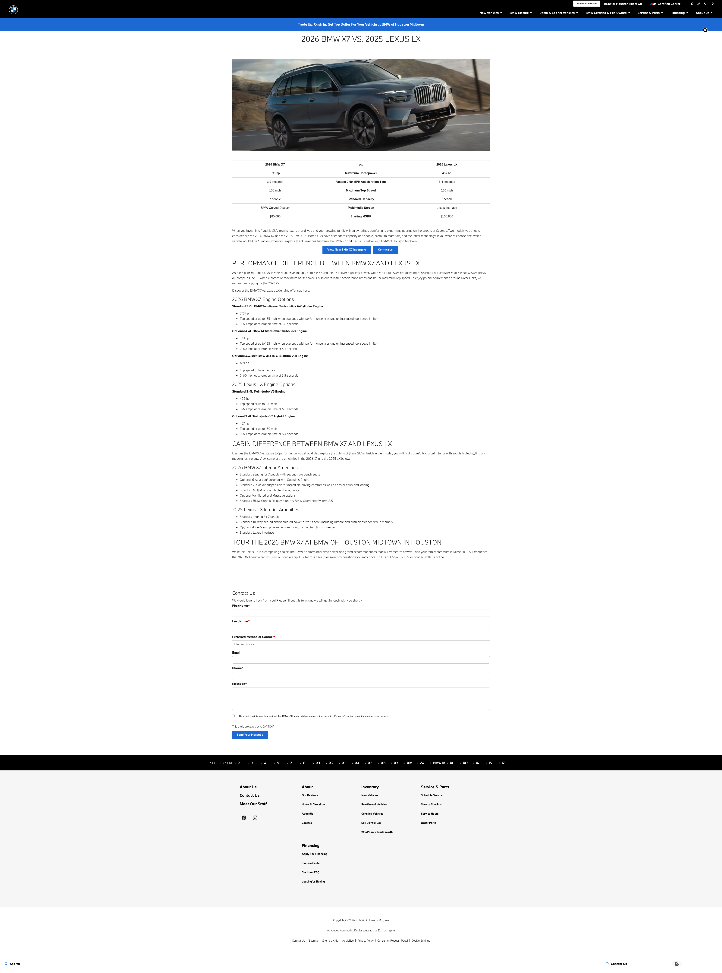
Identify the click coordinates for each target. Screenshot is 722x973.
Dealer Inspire (386, 930)
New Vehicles (369, 795)
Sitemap (314, 940)
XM (409, 763)
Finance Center (311, 863)
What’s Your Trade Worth (377, 832)
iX (451, 763)
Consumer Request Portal (392, 940)
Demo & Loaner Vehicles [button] (557, 13)
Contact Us (385, 249)
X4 (357, 763)
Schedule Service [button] (587, 3)
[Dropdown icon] (692, 3)
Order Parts (428, 823)
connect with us (424, 557)
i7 (503, 763)
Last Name (241, 621)
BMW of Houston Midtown (373, 920)
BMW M (439, 763)
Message (239, 684)
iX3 (465, 763)
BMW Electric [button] (519, 13)
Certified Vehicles (372, 813)
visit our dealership (285, 557)
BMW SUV (470, 273)
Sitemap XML (330, 940)
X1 (318, 763)
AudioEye (348, 940)
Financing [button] (677, 13)
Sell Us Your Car (371, 823)
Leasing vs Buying (313, 881)
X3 (344, 763)
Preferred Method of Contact (253, 637)
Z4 (422, 763)
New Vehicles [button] (489, 13)
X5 (370, 763)
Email (236, 652)
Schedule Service (431, 795)
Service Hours (429, 813)
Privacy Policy (365, 940)
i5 (490, 763)
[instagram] (255, 818)
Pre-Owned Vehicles (374, 804)
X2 (331, 763)
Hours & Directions (313, 804)
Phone (237, 668)
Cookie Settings (421, 940)
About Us (248, 787)
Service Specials (431, 804)
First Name (241, 606)
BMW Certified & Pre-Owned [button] (606, 13)
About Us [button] (702, 13)
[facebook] (244, 818)
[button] (705, 30)
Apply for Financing (314, 854)
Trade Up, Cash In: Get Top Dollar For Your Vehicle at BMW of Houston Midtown (361, 24)
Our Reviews (310, 795)
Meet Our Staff (253, 803)
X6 (383, 763)
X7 (396, 763)
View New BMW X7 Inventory (346, 249)
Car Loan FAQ (310, 872)
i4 (477, 763)
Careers (307, 823)
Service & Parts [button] (648, 13)
